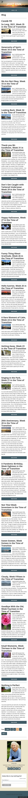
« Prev (7, 729)
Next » (4, 733)
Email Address (5, 780)
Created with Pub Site (23, 797)
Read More (14, 41)
